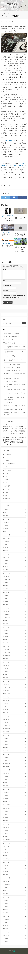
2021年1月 (15, 722)
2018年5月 (15, 824)
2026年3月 (15, 525)
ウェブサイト (6, 290)
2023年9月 (15, 620)
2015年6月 (15, 925)
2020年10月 (15, 732)
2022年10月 (15, 655)
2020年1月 (15, 760)
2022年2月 (15, 681)
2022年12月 (15, 649)
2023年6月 (15, 630)
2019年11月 (15, 767)
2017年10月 (15, 846)
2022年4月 (15, 674)
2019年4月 (15, 789)
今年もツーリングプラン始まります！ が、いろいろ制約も (20, 249)
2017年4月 (15, 865)
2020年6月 (15, 744)
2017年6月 (15, 859)
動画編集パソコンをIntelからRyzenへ (14, 409)
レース (6, 479)
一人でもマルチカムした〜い (11, 403)
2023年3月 (15, 639)
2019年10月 (15, 770)
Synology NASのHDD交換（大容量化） (14, 370)
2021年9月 (15, 697)
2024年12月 (15, 573)
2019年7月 (15, 779)
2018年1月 (15, 836)
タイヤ (3, 215)
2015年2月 (15, 938)
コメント (5, 269)
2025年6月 (15, 554)
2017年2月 (15, 871)
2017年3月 (15, 868)
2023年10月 (15, 617)
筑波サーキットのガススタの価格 (20, 217)
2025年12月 (15, 535)
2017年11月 (15, 843)
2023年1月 (15, 646)
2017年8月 (15, 852)
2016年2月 (15, 910)
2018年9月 (15, 811)
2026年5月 (15, 519)
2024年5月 (15, 595)
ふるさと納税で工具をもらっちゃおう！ (7, 245)
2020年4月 (15, 751)
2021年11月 (15, 690)
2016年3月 (15, 906)
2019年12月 (15, 763)
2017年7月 (15, 855)
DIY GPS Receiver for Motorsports (11, 336)
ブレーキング (7, 470)
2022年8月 (15, 662)
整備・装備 (7, 232)
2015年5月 (15, 929)
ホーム (3, 13)
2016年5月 (15, 900)
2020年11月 (15, 728)
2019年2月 (15, 795)
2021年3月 (15, 716)
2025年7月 (15, 551)
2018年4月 (15, 827)
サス (5, 457)
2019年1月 (15, 798)
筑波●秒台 (16, 951)
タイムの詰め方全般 (9, 463)
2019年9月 (15, 773)
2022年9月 (15, 659)
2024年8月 (15, 586)
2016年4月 (15, 903)
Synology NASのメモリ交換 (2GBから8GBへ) (14, 374)
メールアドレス (7, 286)
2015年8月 (15, 922)
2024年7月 (15, 589)
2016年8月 (15, 890)
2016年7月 (15, 894)
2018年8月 (15, 814)
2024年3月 (15, 601)
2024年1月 (15, 608)
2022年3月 (15, 678)
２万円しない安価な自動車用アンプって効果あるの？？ (14, 347)
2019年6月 (15, 782)
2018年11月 (15, 805)
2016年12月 (15, 878)
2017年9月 (15, 849)
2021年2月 (15, 719)
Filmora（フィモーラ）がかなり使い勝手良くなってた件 (14, 360)
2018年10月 (15, 808)
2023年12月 (15, 611)
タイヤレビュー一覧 (8, 339)
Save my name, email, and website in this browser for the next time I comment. (14, 297)
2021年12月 (15, 687)
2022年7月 (15, 665)
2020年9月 (15, 735)
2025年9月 (15, 544)
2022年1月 (15, 684)
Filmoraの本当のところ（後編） (12, 367)
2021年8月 (15, 700)
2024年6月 (15, 592)
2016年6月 (15, 897)
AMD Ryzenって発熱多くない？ (12, 356)
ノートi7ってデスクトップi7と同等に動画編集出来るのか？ (14, 398)
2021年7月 (15, 703)
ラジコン (6, 476)
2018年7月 (15, 817)
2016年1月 (15, 913)
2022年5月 (15, 671)
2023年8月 (15, 624)
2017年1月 (15, 875)
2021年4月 (15, 713)
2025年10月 (15, 541)
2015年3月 (15, 935)
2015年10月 (15, 919)
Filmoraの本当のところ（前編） (12, 364)
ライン (6, 473)
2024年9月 (15, 582)
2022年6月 (15, 668)
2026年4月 (15, 522)
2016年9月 (15, 887)
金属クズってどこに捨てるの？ (7, 234)
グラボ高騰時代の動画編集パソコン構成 (14, 389)
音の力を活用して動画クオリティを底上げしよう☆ (14, 413)
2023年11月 (15, 614)
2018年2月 (15, 833)
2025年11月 (15, 538)
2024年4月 (15, 598)
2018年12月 (15, 801)
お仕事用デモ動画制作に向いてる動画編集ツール (14, 385)
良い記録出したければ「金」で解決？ (20, 234)
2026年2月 (15, 528)
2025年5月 (15, 557)
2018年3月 (15, 830)
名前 (4, 281)
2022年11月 (15, 652)
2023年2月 (15, 643)
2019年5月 (15, 786)
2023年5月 (15, 633)
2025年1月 (15, 570)
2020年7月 (15, 741)
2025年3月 (15, 563)
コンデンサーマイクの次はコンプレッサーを (14, 393)
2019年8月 (15, 776)
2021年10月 (15, 693)
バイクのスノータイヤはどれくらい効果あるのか (7, 220)
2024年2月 (15, 605)
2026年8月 (15, 509)
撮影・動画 (7, 486)
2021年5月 (15, 709)
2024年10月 (15, 579)
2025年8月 (15, 547)
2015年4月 (15, 932)
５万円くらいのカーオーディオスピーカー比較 (14, 352)
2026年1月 (15, 531)
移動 (5, 495)
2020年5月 (15, 748)
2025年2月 (15, 566)
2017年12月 (15, 840)
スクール (6, 460)
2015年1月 (15, 941)
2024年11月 (15, 576)
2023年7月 (15, 627)
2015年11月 (15, 916)
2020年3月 (15, 754)
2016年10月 (15, 884)
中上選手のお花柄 (11, 141)
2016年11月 (15, 881)
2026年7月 (15, 512)
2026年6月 (15, 516)
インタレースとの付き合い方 (11, 381)
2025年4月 (15, 560)
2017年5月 (15, 862)
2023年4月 (15, 636)
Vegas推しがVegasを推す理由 (11, 378)
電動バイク (7, 498)
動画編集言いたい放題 (9, 343)
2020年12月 (15, 725)
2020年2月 (15, 757)
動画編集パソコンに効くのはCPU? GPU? (14, 406)
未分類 (6, 492)
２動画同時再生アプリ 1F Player (11, 333)
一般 (8, 13)
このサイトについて (9, 454)
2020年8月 (15, 738)
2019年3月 (15, 792)
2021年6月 (15, 706)
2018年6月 (15, 821)
